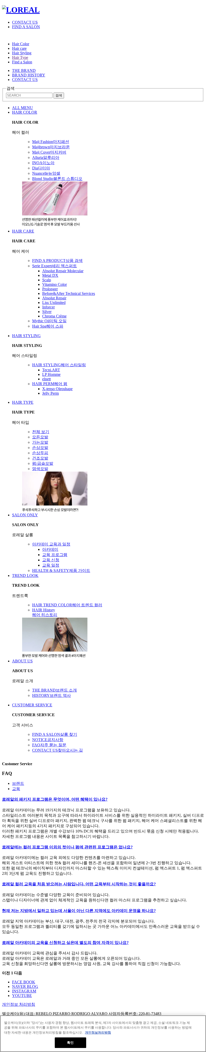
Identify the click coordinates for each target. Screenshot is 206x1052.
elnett (46, 379)
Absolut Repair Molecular (62, 271)
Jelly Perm (50, 393)
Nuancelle (46, 173)
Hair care (19, 48)
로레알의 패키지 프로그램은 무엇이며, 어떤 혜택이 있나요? (55, 799)
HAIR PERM (49, 384)
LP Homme (51, 374)
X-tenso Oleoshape (57, 389)
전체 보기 (40, 432)
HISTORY (51, 695)
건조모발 (40, 458)
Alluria (45, 157)
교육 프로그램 (54, 555)
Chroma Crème (54, 316)
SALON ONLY (25, 515)
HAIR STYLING (26, 336)
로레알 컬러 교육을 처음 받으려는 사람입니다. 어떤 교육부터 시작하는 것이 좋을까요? (79, 884)
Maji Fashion (50, 142)
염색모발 (40, 469)
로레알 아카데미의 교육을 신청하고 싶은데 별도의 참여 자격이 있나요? (65, 942)
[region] (103, 1033)
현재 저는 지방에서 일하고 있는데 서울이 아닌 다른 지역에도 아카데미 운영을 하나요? (79, 910)
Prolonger (50, 289)
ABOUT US (22, 661)
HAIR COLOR (24, 112)
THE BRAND (24, 70)
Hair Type (20, 57)
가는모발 (40, 442)
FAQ (49, 745)
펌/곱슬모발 (42, 463)
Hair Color (20, 44)
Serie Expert (54, 266)
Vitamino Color (54, 284)
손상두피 (40, 453)
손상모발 (40, 447)
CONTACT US (25, 22)
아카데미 (50, 549)
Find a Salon (22, 62)
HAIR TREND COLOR (67, 605)
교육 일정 (50, 565)
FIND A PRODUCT (57, 260)
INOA (43, 163)
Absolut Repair (54, 298)
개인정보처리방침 (98, 1032)
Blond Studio (57, 178)
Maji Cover (49, 152)
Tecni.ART (51, 370)
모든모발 (40, 437)
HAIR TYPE (22, 402)
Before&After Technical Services (68, 293)
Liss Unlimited (54, 302)
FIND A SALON (26, 27)
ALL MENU (22, 108)
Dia (41, 168)
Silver (47, 311)
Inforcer (48, 307)
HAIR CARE (23, 231)
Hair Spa (47, 326)
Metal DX (50, 275)
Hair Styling (21, 53)
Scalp (46, 280)
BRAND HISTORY (28, 75)
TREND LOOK (25, 575)
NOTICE (47, 740)
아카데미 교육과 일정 (51, 544)
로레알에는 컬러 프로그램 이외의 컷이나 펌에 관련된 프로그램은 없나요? (67, 847)
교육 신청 (50, 560)
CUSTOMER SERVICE (32, 705)
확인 (70, 1042)
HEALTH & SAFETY (61, 570)
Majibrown (51, 147)
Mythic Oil (49, 321)
